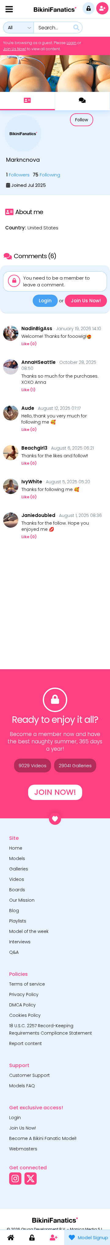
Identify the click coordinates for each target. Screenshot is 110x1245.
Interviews (20, 942)
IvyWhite (31, 482)
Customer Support (29, 1075)
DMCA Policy (22, 1005)
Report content (25, 1043)
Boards (17, 890)
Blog (14, 910)
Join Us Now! (14, 48)
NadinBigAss (36, 329)
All (10, 28)
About (27, 101)
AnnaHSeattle (38, 362)
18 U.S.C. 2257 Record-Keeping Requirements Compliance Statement (50, 1029)
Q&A (14, 952)
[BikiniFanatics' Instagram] (15, 1178)
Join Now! (55, 792)
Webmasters (23, 1149)
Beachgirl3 (34, 448)
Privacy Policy (23, 994)
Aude (27, 408)
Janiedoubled (38, 515)
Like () (29, 344)
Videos (16, 879)
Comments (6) (82, 101)
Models (17, 858)
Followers (18, 175)
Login (71, 42)
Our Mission (22, 900)
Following (46, 175)
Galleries (18, 869)
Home (15, 848)
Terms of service (27, 984)
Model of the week (29, 931)
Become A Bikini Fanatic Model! (42, 1138)
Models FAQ (22, 1086)
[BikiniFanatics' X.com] (30, 1178)
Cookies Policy (25, 1015)
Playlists (17, 921)
